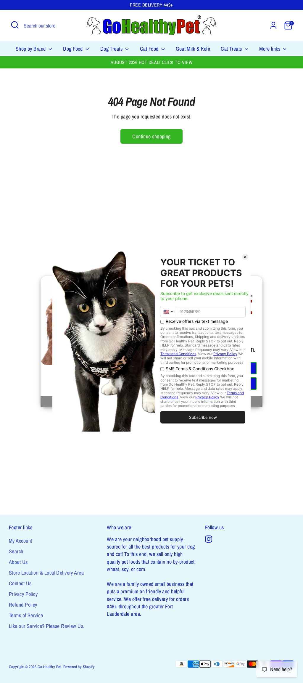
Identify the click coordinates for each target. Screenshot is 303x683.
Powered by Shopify (79, 666)
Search (16, 551)
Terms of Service (26, 615)
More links (270, 48)
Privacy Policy (23, 594)
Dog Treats (112, 48)
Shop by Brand (31, 48)
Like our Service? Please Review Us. (47, 626)
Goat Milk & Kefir (193, 48)
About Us (18, 562)
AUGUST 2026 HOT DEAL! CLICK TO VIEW (152, 62)
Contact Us (20, 583)
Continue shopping (151, 136)
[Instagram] (208, 539)
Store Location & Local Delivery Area (46, 572)
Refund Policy (23, 604)
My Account (20, 540)
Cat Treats (232, 48)
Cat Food (150, 48)
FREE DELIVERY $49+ (151, 5)
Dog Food (73, 48)
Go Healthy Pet (49, 666)
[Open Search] (15, 25)
